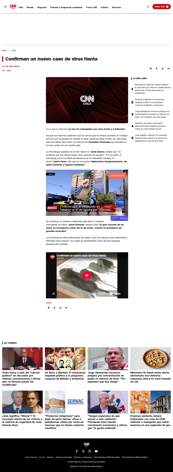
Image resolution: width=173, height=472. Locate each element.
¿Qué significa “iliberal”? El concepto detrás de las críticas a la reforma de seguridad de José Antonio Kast (151, 138)
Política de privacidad (64, 457)
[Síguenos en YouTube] (96, 451)
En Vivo (42, 457)
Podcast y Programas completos (66, 7)
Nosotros (50, 457)
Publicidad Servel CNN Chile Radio (134, 457)
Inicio (4, 50)
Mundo (30, 7)
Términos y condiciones (83, 457)
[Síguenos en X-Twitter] (83, 451)
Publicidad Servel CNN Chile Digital (107, 457)
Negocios (41, 7)
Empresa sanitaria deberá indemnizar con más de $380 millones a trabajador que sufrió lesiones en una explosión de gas (150, 420)
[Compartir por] (168, 68)
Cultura (104, 7)
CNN (8, 70)
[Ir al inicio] (13, 6)
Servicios (116, 7)
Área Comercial (31, 457)
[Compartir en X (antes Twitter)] (162, 68)
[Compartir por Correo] (150, 68)
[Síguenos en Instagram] (90, 451)
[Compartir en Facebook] (156, 68)
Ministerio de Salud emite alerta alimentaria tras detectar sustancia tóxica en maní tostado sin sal (150, 126)
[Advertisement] (22, 231)
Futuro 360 (91, 7)
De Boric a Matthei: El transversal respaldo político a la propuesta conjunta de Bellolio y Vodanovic (149, 102)
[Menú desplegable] (5, 6)
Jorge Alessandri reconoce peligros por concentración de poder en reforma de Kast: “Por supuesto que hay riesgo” (152, 114)
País (21, 7)
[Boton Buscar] (148, 6)
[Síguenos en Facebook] (77, 451)
